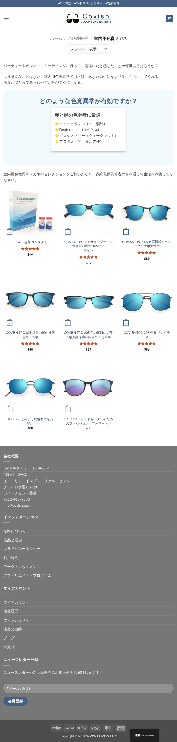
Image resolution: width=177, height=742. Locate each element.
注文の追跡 (12, 629)
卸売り (9, 646)
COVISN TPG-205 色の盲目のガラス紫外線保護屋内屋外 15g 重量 (88, 335)
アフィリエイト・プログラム (27, 575)
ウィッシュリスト (18, 620)
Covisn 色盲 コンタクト (30, 242)
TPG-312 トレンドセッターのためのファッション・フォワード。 (88, 421)
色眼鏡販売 (78, 38)
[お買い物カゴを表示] (169, 18)
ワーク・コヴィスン (20, 566)
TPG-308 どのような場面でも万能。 (30, 421)
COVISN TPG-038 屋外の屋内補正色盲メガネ (30, 335)
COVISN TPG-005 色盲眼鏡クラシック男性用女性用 (146, 244)
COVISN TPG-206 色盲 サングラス (147, 335)
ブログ (9, 638)
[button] (6, 18)
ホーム (56, 38)
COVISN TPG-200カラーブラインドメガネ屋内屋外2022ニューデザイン (88, 246)
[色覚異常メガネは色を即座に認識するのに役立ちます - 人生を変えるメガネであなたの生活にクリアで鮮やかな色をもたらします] (88, 19)
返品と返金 (12, 540)
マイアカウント (16, 602)
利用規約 (10, 557)
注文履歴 (10, 611)
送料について (14, 531)
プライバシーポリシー (21, 548)
